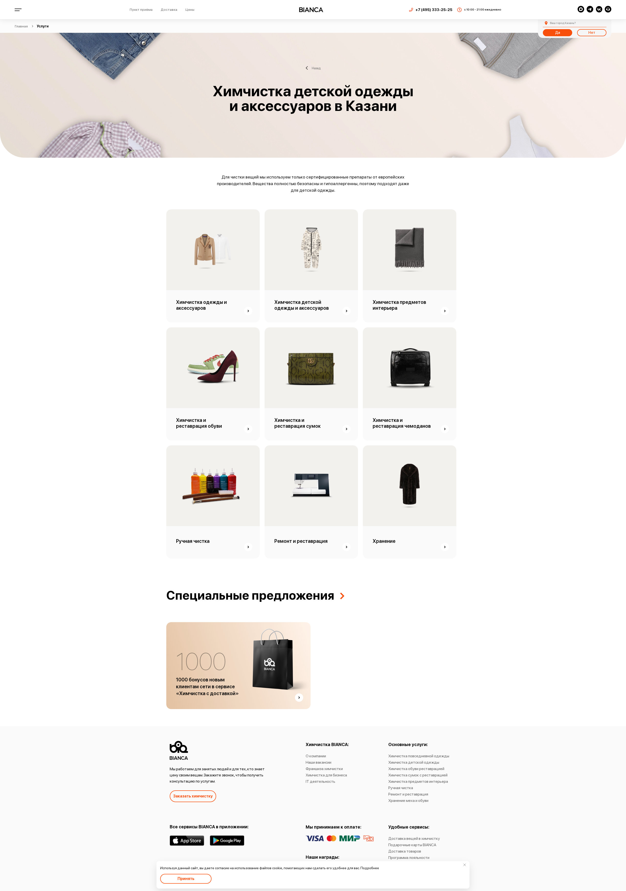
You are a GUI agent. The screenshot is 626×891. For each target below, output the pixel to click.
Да (557, 32)
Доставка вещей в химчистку (414, 838)
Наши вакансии (318, 762)
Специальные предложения (250, 595)
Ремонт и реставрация (408, 794)
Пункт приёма (141, 10)
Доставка (169, 10)
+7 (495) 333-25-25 (433, 10)
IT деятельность (320, 781)
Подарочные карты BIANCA (412, 845)
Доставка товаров (404, 851)
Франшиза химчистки (324, 768)
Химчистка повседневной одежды (418, 756)
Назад (316, 68)
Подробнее (369, 868)
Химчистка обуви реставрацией (416, 768)
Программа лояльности (408, 857)
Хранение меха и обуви (408, 800)
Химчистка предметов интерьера (418, 781)
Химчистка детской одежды (413, 762)
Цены (189, 10)
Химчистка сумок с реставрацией (417, 775)
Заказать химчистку (193, 796)
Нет (591, 32)
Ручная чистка (400, 787)
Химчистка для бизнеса (326, 775)
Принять (186, 878)
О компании (316, 756)
